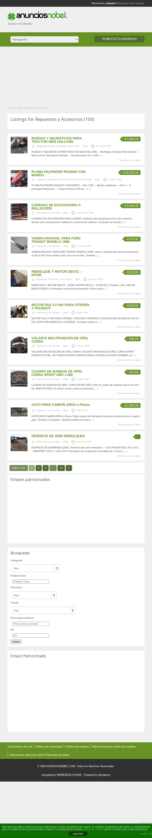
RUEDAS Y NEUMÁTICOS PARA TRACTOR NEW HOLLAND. (56, 140)
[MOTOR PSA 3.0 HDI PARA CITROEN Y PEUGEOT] (19, 319)
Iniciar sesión (135, 3)
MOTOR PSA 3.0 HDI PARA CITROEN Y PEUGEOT (60, 306)
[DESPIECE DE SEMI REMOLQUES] (19, 450)
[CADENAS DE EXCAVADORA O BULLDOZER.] (19, 219)
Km (12, 629)
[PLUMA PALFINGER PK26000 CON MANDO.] (19, 186)
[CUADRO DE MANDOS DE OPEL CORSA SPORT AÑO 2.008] (19, 385)
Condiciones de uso (20, 746)
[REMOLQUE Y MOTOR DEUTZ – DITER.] (19, 286)
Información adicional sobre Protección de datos (39, 754)
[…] (101, 155)
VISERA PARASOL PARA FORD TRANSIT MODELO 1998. (56, 240)
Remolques (41, 279)
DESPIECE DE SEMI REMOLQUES (58, 436)
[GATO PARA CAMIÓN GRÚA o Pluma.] (19, 419)
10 (61, 468)
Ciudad (14, 602)
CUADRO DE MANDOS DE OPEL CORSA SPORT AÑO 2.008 (57, 373)
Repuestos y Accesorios (68, 146)
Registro (122, 3)
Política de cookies (77, 746)
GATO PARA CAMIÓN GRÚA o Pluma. (60, 405)
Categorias (16, 560)
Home (11, 108)
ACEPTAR (78, 834)
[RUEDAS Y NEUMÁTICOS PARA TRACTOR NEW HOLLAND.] (19, 152)
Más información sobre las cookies (114, 746)
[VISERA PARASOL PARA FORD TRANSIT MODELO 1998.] (19, 252)
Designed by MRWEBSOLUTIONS (62, 774)
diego (85, 146)
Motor (19, 108)
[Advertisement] (76, 74)
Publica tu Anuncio (119, 39)
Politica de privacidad (49, 746)
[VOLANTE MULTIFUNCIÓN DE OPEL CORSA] (19, 352)
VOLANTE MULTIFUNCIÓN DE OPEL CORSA (59, 339)
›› (69, 468)
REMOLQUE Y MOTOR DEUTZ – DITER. (56, 273)
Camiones (41, 179)
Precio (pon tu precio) (22, 618)
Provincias (16, 587)
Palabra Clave (18, 575)
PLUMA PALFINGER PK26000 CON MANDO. (58, 173)
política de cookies (93, 829)
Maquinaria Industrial (57, 179)
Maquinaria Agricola (45, 146)
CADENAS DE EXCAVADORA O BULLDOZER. (56, 206)
